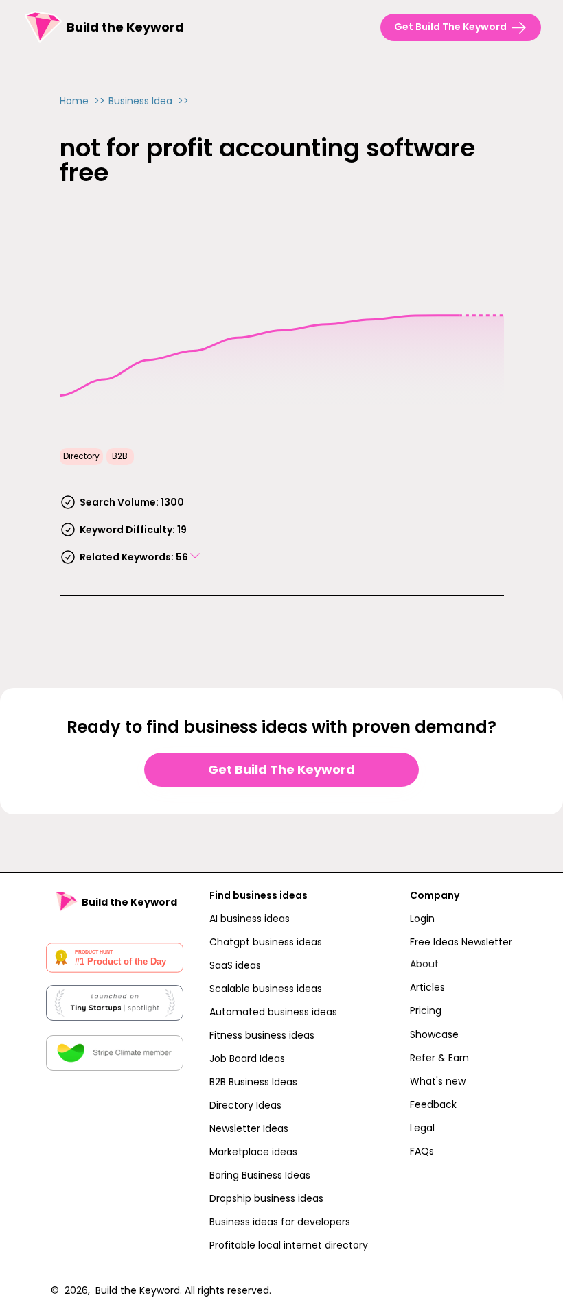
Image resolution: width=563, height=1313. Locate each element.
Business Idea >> (148, 101)
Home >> (82, 101)
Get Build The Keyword (281, 769)
